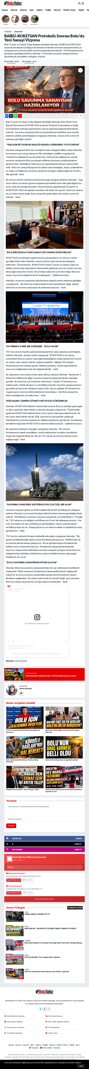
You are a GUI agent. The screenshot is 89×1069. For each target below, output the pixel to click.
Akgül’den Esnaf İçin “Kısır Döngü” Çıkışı (22, 789)
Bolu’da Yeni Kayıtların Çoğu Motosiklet (62, 760)
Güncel (14, 10)
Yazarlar (35, 1048)
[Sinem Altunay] (11, 690)
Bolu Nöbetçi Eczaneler (16, 1016)
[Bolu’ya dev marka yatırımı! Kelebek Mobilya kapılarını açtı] (64, 777)
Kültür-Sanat (69, 10)
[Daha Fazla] (20, 116)
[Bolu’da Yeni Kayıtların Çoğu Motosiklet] (64, 747)
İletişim (57, 1048)
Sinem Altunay (25, 688)
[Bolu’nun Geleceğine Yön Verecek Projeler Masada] (64, 718)
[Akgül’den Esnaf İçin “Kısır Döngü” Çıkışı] (25, 777)
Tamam (81, 1066)
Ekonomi (18, 32)
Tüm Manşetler (54, 1027)
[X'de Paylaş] (11, 116)
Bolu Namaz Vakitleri (15, 1022)
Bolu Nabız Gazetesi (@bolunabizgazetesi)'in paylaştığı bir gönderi (37, 654)
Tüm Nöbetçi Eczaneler (45, 899)
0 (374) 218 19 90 (14, 893)
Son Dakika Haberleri (14, 1033)
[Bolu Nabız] (13, 3)
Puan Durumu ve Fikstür (15, 1027)
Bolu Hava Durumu (55, 1016)
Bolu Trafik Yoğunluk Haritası (58, 1022)
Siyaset (23, 10)
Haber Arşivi (53, 1033)
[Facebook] (40, 1009)
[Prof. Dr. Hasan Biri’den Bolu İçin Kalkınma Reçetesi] (25, 718)
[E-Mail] (21, 693)
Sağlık (48, 10)
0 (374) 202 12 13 (14, 880)
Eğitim (40, 10)
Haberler (8, 32)
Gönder (11, 826)
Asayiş (5, 10)
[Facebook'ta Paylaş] (6, 116)
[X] (44, 1009)
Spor (32, 10)
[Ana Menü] (83, 4)
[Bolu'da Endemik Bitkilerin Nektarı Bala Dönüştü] (25, 747)
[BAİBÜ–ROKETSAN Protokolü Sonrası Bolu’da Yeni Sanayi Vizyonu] (44, 89)
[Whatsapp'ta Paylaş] (15, 116)
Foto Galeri (47, 1048)
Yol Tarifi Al (28, 880)
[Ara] (79, 4)
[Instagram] (49, 1009)
